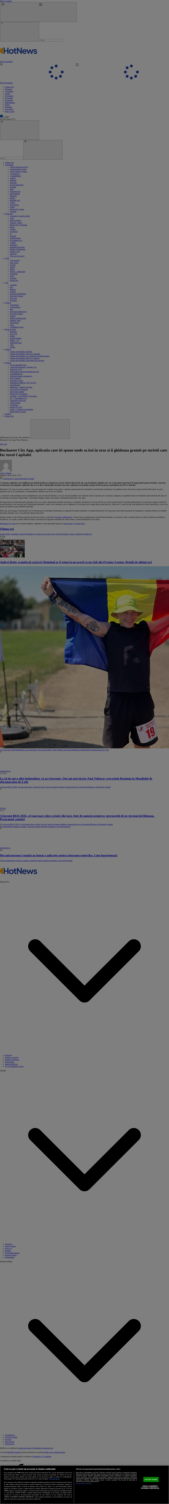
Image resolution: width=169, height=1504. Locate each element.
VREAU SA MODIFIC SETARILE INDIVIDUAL (150, 1487)
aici (5, 1492)
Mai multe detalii (54, 1479)
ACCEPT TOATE (151, 1479)
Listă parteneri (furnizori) (84, 1483)
